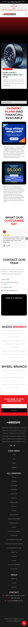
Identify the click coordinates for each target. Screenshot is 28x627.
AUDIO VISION (7, 69)
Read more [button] (6, 242)
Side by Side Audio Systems (14, 518)
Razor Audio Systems (14, 514)
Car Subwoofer (14, 489)
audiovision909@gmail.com (10, 290)
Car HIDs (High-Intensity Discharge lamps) (14, 543)
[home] (9, 14)
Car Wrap (14, 560)
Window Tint (14, 552)
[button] (24, 14)
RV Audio (14, 510)
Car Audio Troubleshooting (14, 564)
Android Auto (14, 498)
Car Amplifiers (14, 485)
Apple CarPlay (14, 493)
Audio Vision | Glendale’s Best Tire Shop (12, 75)
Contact (14, 463)
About (14, 458)
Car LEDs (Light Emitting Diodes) (14, 547)
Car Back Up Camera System (14, 531)
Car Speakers (14, 481)
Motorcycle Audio (14, 502)
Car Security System (14, 523)
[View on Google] (4, 231)
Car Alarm (14, 527)
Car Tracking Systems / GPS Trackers (14, 539)
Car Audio (14, 477)
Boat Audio (14, 506)
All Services (14, 467)
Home (14, 454)
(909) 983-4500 (8, 287)
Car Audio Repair (14, 568)
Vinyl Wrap (14, 556)
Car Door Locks (14, 535)
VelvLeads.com (17, 621)
